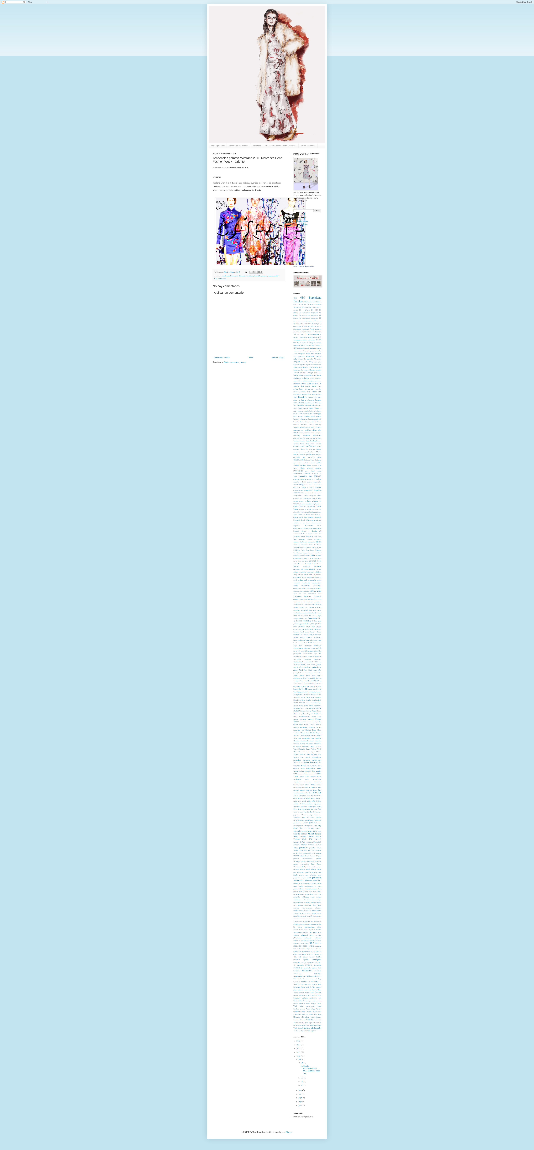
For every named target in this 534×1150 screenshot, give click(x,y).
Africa (308, 353)
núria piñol (311, 801)
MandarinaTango (304, 716)
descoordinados (298, 528)
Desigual (296, 531)
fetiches (295, 613)
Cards (308, 441)
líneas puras (310, 697)
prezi (319, 875)
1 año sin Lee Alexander (304, 304)
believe (303, 400)
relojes (295, 902)
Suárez (303, 951)
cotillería (308, 501)
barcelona (302, 397)
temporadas (307, 968)
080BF (318, 302)
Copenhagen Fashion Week (312, 498)
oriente (264, 276)
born (294, 416)
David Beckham (308, 517)
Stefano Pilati (297, 949)
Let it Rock (306, 694)
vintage (312, 1017)
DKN (295, 550)
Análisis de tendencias (238, 146)
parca (301, 823)
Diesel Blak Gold (307, 536)
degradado (296, 525)
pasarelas (303, 847)
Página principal (218, 146)
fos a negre (316, 615)
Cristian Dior (302, 506)
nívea (308, 795)
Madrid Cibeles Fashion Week (304, 711)
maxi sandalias (316, 738)
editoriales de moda (299, 564)
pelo (319, 861)
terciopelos (296, 982)
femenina (318, 607)
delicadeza (243, 276)
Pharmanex (297, 867)
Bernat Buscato (309, 403)
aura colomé (312, 391)
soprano (296, 943)
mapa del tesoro (305, 722)
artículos (318, 389)
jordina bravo (316, 667)
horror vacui (317, 640)
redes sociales (316, 897)
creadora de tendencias (230, 276)
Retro (314, 905)
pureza (295, 891)
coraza (295, 501)
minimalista (297, 760)
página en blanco (299, 815)
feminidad (257, 276)
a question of (301, 348)
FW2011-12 (307, 621)
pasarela (297, 830)
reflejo (319, 900)
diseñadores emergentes (307, 542)
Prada (295, 875)
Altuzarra (312, 370)
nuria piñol (302, 801)
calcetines (318, 427)
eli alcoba (304, 569)
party (315, 825)
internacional (298, 662)
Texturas (304, 981)
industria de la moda (300, 656)
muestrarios (307, 782)
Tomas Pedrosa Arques (301, 992)
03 (302, 1085)
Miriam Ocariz (298, 763)
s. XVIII (308, 913)
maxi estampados (304, 738)
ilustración (317, 645)
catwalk (318, 444)
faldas (302, 605)
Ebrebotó (318, 553)
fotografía (296, 618)
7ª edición (303, 343)
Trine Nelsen (303, 1001)
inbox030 (304, 651)
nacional (296, 790)
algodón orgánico (299, 364)
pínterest (302, 869)
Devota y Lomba (309, 531)
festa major (317, 610)
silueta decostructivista (306, 927)
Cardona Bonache (299, 441)
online (310, 806)
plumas (319, 869)
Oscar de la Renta (299, 809)
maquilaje (315, 722)
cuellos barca (311, 512)
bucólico (296, 424)
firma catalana (298, 615)
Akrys (308, 356)
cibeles (312, 463)
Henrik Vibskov (306, 637)
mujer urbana (304, 785)
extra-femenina (307, 602)
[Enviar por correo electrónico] (250, 272)
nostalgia (318, 798)
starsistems (318, 946)
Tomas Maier (316, 990)
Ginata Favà (310, 626)
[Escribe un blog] (253, 272)
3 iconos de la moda (305, 337)
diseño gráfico (301, 547)
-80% (295, 298)
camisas (306, 433)
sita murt (313, 932)
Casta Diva (304, 444)
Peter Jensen (316, 864)
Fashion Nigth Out (300, 607)
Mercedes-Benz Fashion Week (309, 749)
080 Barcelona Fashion (307, 299)
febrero (311, 607)
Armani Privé (316, 386)
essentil (295, 585)
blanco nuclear (308, 408)
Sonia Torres (317, 941)
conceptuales (298, 493)
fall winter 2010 (310, 605)
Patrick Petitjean (315, 856)
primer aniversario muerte (302, 883)
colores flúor (308, 485)
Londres (315, 700)
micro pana (306, 752)
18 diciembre (305, 326)
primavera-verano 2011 (313, 880)
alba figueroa (316, 356)
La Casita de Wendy (308, 684)
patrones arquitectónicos (302, 858)
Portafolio (257, 146)
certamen (296, 449)
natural (295, 793)
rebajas (307, 894)
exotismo (302, 599)
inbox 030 (296, 651)
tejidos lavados (308, 957)
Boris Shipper (316, 414)
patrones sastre (305, 861)
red (320, 894)
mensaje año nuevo (306, 744)
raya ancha (313, 891)
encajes (300, 574)
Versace (318, 1009)
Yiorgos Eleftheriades (312, 1027)
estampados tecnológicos (301, 591)
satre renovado (303, 919)
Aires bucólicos (316, 353)
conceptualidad (308, 493)
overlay (300, 812)
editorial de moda (307, 558)
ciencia (314, 465)
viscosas (318, 1017)
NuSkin (318, 801)
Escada (314, 577)
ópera (314, 806)
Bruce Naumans (305, 422)
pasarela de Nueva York (313, 842)
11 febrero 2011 (308, 310)
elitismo (295, 572)
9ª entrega (318, 345)
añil (313, 383)
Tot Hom (318, 995)
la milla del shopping (308, 686)
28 (302, 1062)
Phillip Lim (306, 867)
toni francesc (316, 992)
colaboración (297, 473)
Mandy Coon (316, 716)
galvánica (296, 624)
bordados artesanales (305, 414)
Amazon (296, 372)
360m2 (317, 337)
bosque (300, 416)
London (308, 700)
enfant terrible (308, 574)
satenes (295, 919)
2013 (302, 334)
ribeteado (318, 908)
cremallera (308, 504)
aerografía (301, 353)
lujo (320, 703)
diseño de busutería (300, 545)
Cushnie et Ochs (304, 515)
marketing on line (315, 727)
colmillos (296, 482)
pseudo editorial (298, 889)
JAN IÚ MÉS (297, 667)
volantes (310, 1020)
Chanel (318, 452)
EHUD (309, 564)
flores (306, 615)
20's (294, 334)
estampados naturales (314, 588)
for (310, 615)
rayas (319, 891)
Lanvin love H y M (314, 689)
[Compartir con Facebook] (258, 272)
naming (302, 790)
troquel (295, 1003)
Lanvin (318, 686)
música (319, 785)
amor (315, 372)
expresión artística (311, 599)
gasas (312, 623)
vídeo (315, 1014)
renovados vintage (304, 902)
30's (313, 337)
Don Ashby (301, 550)
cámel (295, 432)
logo (303, 700)
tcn (300, 956)
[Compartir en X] (256, 272)
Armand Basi (298, 386)
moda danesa (312, 765)
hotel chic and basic (300, 643)
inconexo (310, 651)
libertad (312, 694)
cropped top (311, 506)
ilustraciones (298, 648)
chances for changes (309, 452)
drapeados (306, 553)
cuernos (318, 512)
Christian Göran (309, 460)
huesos (319, 643)
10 (302, 1081)
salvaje (319, 913)
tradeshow (297, 998)
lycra (302, 708)
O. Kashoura (304, 804)
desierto (318, 528)
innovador (307, 659)
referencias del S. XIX (301, 900)
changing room (298, 454)
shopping (296, 924)
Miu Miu (318, 763)
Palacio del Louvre (308, 817)
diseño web (310, 547)
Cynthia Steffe (298, 517)
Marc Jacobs (303, 724)
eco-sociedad (304, 555)
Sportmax (305, 943)
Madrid (318, 708)
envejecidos (297, 577)
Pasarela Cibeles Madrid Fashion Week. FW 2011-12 (307, 837)
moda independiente (308, 768)
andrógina (305, 378)
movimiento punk (301, 779)
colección (307, 473)
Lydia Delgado (310, 708)
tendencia (296, 971)
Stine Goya (306, 949)
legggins (300, 692)
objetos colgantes (313, 804)
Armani (307, 386)
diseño (318, 541)
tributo (295, 1001)
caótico (314, 438)
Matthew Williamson (311, 735)
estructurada (312, 594)
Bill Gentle (308, 405)
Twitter (319, 1003)
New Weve (309, 793)
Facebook (296, 605)
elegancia (306, 566)
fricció (302, 618)
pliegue (313, 869)
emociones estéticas (314, 572)
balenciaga (297, 394)
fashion (318, 604)
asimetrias (303, 392)
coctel (319, 471)
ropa (301, 910)
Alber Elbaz (298, 359)
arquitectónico (298, 389)
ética (319, 594)
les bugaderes (297, 694)
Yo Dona (296, 1031)
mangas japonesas (299, 719)
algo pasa (317, 362)
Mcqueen (296, 741)
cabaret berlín (309, 427)
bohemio (318, 411)
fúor (306, 618)
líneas (303, 697)
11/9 (316, 310)
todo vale (307, 990)
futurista (311, 618)
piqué (308, 869)
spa (301, 943)
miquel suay (316, 760)
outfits (295, 812)
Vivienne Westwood (300, 1020)
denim (319, 525)
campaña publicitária (300, 438)
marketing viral (298, 730)
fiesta (310, 613)
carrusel (295, 444)
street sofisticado (316, 949)
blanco (300, 408)
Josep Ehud (308, 670)
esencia (319, 580)
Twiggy (313, 1003)
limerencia (296, 697)
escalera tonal (302, 580)
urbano (302, 1009)
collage (318, 479)
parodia (310, 825)
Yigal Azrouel (298, 1028)
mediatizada (304, 741)
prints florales (298, 886)
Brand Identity (316, 416)
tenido (300, 979)
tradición (305, 998)
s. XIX (302, 913)
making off (309, 714)
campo (309, 438)
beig (299, 400)
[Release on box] (301, 263)
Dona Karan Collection (313, 550)
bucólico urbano (307, 424)
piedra (314, 867)
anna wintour (297, 381)
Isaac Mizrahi (301, 664)
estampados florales (299, 588)
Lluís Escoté (297, 700)
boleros (295, 414)
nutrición (296, 804)
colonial (303, 482)
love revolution (311, 703)
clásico (302, 468)
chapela (306, 454)
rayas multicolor (298, 894)
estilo (319, 590)
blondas (306, 411)
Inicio (251, 357)
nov (300, 1090)
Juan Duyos (309, 673)
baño (309, 394)
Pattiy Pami (314, 861)
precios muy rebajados (307, 875)
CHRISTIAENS (298, 460)
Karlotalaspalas (305, 681)
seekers (311, 919)
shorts (302, 924)
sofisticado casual (299, 941)
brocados (296, 422)
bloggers (300, 411)
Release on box (298, 235)
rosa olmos (308, 910)
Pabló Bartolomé (315, 812)
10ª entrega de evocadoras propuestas (306, 307)
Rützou (314, 910)
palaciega (310, 815)
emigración (302, 572)
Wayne (295, 1022)
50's (320, 340)
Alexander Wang (307, 362)
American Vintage (306, 372)
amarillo (318, 370)
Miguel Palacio (299, 754)
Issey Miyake (311, 664)
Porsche (307, 872)
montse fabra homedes (307, 774)
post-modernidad (315, 872)
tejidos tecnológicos (312, 959)
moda (303, 765)
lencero (319, 692)
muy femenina (303, 787)
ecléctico (296, 555)
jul (300, 1105)
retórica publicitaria (305, 905)
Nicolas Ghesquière (299, 795)
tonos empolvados (299, 995)
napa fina (309, 790)
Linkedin (318, 697)
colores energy (298, 484)
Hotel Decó (312, 643)
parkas (306, 825)
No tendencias (302, 798)
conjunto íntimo (315, 495)
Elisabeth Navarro (315, 569)
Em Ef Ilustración (308, 146)
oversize (307, 812)
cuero (295, 515)
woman (302, 1025)
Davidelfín (296, 520)
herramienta (317, 637)
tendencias (307, 970)
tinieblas (300, 990)
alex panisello (308, 359)
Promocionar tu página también (303, 266)
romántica (296, 910)
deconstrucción (316, 523)
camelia (300, 433)
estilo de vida (299, 594)
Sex (309, 921)
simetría (305, 932)
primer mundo (316, 883)
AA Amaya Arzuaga (313, 348)
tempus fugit (316, 968)
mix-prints (296, 765)
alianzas (305, 367)
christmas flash (303, 463)
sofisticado (318, 938)
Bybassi (302, 427)
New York (317, 792)
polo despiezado (298, 872)
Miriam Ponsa (309, 762)
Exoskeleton (317, 596)
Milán (308, 754)
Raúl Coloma (303, 891)
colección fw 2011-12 (310, 476)
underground (310, 1006)
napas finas (317, 790)
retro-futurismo (307, 908)
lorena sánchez (299, 702)
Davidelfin (318, 517)
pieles (319, 867)
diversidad (318, 547)
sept (300, 1097)
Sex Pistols (314, 921)
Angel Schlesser (315, 378)
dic (300, 1059)
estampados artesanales (311, 585)
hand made (305, 632)
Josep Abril (298, 669)
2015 (298, 1041)
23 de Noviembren (312, 334)
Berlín (301, 403)
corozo (301, 501)
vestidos (302, 1011)
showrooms (314, 924)
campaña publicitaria (312, 435)
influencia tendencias (314, 656)
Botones (307, 416)
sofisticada (307, 938)
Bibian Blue (300, 405)
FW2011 (299, 621)
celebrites (296, 446)
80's (302, 345)
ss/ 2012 (299, 946)
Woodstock (317, 1025)
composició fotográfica (312, 490)
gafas (319, 621)
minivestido (306, 760)
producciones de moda (313, 886)
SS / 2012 (314, 943)
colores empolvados (314, 482)
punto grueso (309, 889)
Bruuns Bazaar (316, 422)
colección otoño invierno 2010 (304, 479)
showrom (307, 924)
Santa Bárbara (297, 916)
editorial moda (315, 560)
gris (300, 629)
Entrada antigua (278, 357)
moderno (302, 771)
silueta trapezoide (310, 930)
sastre (304, 916)
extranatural (317, 602)
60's (294, 342)
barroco (310, 397)
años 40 (318, 383)
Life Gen (318, 694)
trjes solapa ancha (315, 1001)
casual (312, 444)
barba (314, 394)
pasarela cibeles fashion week (311, 831)
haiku (311, 629)
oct (300, 1094)
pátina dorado (304, 856)
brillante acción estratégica (308, 419)
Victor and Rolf (311, 1011)
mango (310, 719)
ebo (312, 553)
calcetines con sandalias (302, 430)
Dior (295, 539)
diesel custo (317, 536)
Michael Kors (297, 752)
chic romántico (309, 457)
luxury (305, 705)
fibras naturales (303, 613)
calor (319, 430)
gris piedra (305, 629)
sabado (314, 913)
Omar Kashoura (301, 806)
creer (303, 504)
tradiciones (222, 278)
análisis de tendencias (306, 375)
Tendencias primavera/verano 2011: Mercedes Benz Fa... (310, 1069)
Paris (306, 823)
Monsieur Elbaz (310, 771)
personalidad (305, 864)
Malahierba (317, 714)
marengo (296, 727)
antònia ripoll (306, 383)
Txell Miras (298, 1006)
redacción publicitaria (301, 897)
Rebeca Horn (314, 894)
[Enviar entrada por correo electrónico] (246, 272)
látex (294, 692)
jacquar (319, 664)
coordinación (297, 498)
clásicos (310, 468)
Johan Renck (307, 667)
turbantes (302, 1003)
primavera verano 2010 (302, 878)
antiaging (306, 381)
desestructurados (310, 528)
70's (298, 342)
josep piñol (317, 670)
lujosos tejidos (298, 705)
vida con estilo (307, 1014)
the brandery (313, 981)
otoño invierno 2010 (313, 809)
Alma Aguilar (313, 367)
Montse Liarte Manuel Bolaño (310, 776)
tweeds (308, 1003)
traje (319, 998)
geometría (301, 626)
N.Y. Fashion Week (315, 787)
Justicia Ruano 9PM (307, 675)
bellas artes (310, 400)
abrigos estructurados (314, 351)
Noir (308, 798)
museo (313, 784)
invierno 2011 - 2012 (311, 662)
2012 (298, 334)
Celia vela (312, 446)
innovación (297, 659)
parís (311, 822)
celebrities (304, 446)
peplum (295, 864)
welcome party (303, 1022)
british (319, 419)
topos (307, 995)
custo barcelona (316, 515)
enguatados (317, 574)
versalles (296, 1011)
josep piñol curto (299, 673)
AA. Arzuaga (297, 351)
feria (310, 610)
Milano (314, 754)
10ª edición (317, 304)
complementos (298, 490)
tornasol (312, 995)
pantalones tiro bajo (311, 820)
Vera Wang (310, 1009)
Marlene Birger (311, 730)
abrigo (305, 351)
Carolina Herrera (315, 441)
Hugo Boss (297, 645)
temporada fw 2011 (300, 962)
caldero (314, 430)
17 (302, 1077)
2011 (298, 1052)
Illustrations (308, 645)
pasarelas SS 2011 (309, 853)
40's (317, 340)
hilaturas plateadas (299, 640)
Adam (295, 353)
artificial (296, 392)
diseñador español (305, 539)
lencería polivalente (309, 692)
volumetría (317, 1020)
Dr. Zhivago (297, 553)
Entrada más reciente (221, 357)
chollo (319, 457)
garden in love (305, 624)
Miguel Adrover (316, 752)
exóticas (250, 276)
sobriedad (304, 935)
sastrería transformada (314, 916)
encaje (295, 574)
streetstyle (297, 951)
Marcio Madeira (315, 724)
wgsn (310, 1022)
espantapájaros (316, 583)
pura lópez (317, 889)
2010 (298, 1056)
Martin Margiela (315, 733)
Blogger (289, 1132)
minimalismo (316, 757)
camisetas (312, 433)
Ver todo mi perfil (300, 224)
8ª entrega (307, 345)
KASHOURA (315, 681)
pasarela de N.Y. (299, 842)
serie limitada (303, 921)
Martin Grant (304, 733)
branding (296, 419)
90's (312, 345)
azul (319, 391)
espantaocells (306, 583)
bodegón (312, 411)
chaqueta (312, 454)
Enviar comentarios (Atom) (235, 362)
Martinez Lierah (298, 735)
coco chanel (310, 471)
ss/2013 (311, 946)
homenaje (309, 640)
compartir (318, 487)
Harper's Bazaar (315, 632)
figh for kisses (316, 613)
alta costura (304, 370)
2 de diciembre (316, 332)
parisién (300, 825)
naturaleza (301, 793)
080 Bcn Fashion (309, 302)
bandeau (304, 394)
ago (300, 1101)
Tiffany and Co (306, 987)
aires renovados (298, 356)
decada (303, 520)
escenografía (312, 580)
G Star (314, 621)
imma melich (316, 648)
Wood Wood (309, 1025)
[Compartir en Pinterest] (261, 272)
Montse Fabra (302, 221)
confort (306, 495)
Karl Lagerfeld (309, 678)
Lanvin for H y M (300, 689)
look (319, 700)
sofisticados (308, 941)
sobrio (312, 935)
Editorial (311, 555)
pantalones (301, 820)
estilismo (313, 591)
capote (319, 438)
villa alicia (305, 1017)
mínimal (307, 757)
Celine (319, 446)
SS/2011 (305, 946)
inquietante (317, 659)
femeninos (296, 610)
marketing (303, 727)
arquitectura (309, 389)
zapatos (313, 1031)
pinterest (296, 869)
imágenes (307, 648)
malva (295, 716)
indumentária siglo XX (312, 653)
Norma (313, 798)
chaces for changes (308, 449)
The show (304, 984)
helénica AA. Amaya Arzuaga (303, 634)
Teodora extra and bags (312, 979)
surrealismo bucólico (305, 954)
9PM (294, 348)
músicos (296, 787)
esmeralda (296, 583)
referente (313, 900)
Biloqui (314, 405)
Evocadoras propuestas (302, 596)
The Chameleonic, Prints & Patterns (280, 146)
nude (295, 801)
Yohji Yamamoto (305, 1031)
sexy (319, 921)
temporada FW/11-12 (304, 965)
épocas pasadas (307, 577)
